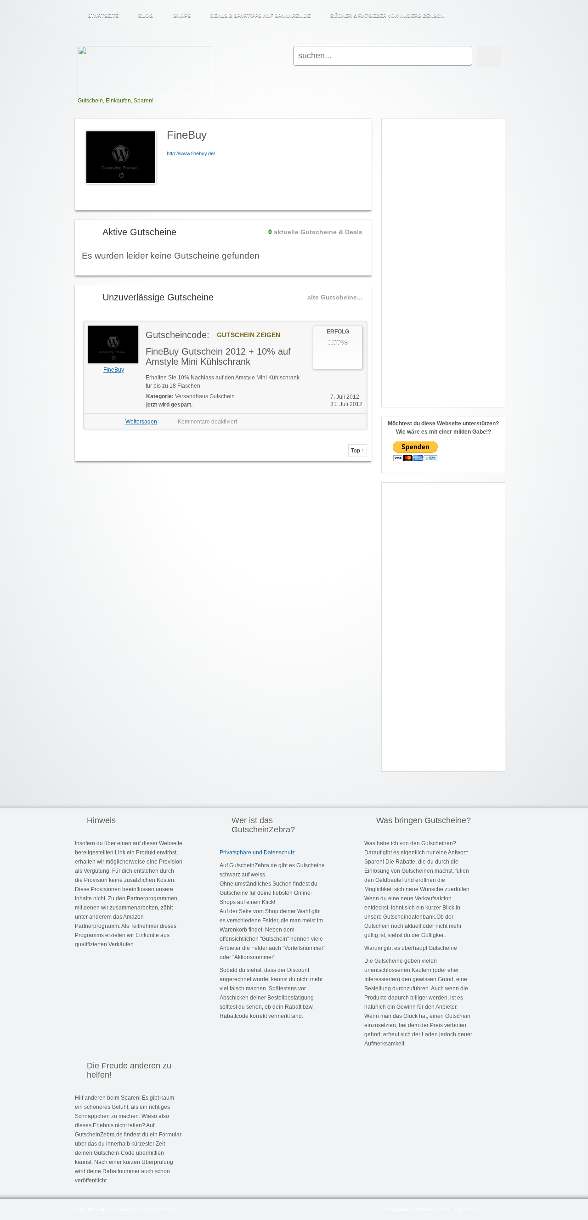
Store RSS (361, 126)
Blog (145, 15)
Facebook (489, 12)
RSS (477, 12)
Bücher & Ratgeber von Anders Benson (387, 15)
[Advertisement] (443, 258)
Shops (182, 15)
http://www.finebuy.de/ (191, 153)
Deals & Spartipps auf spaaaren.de (260, 15)
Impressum (466, 1209)
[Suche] (489, 56)
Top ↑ (357, 450)
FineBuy (113, 370)
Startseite (103, 15)
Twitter (501, 12)
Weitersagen (141, 421)
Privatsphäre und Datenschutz (257, 852)
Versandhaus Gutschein (205, 396)
